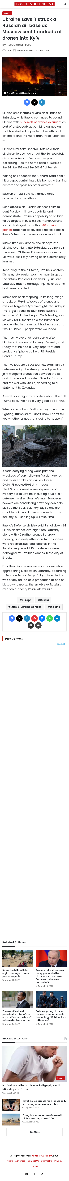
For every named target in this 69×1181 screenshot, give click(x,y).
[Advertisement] (34, 793)
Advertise (20, 1160)
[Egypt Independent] (34, 4)
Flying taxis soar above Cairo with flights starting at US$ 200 (42, 1117)
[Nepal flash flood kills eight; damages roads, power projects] (17, 958)
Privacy (58, 1160)
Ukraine (55, 607)
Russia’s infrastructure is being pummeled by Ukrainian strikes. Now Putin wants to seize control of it (50, 976)
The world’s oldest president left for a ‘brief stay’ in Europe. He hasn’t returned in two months (17, 1016)
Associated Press (25, 50)
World (7, 13)
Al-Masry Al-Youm (42, 1155)
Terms (34, 1165)
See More (35, 1131)
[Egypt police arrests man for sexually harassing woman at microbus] (11, 1105)
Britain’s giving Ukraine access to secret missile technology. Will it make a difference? (51, 1016)
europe (26, 600)
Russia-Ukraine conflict (26, 607)
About (10, 1160)
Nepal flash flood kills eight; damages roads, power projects (15, 973)
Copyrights (46, 1160)
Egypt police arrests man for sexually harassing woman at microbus (44, 1102)
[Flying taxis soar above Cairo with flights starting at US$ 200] (11, 1119)
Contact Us (33, 1160)
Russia (44, 600)
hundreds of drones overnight (40, 122)
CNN (9, 50)
